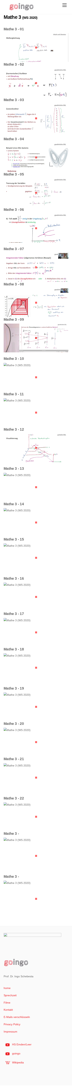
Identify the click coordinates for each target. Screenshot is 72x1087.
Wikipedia (17, 1062)
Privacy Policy (12, 1024)
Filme (7, 1002)
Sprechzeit (10, 995)
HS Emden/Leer (21, 1044)
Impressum (10, 1031)
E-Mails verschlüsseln (17, 1017)
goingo (15, 1053)
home (7, 988)
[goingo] (21, 9)
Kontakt (8, 1009)
